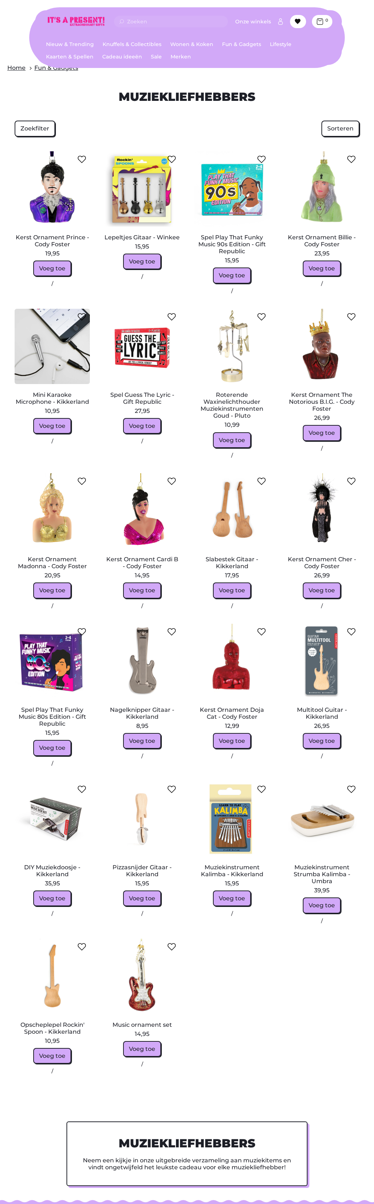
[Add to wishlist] (82, 159)
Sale (156, 56)
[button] (35, 128)
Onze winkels (253, 21)
